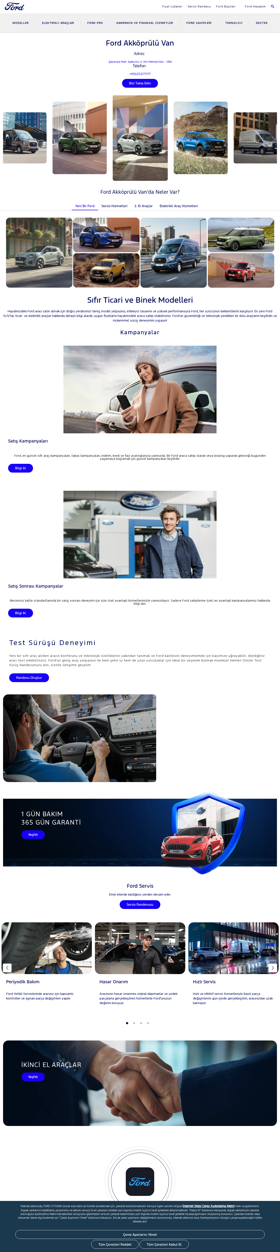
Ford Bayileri (226, 6)
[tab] (204, 203)
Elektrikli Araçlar (58, 23)
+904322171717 (140, 74)
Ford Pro (95, 23)
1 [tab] (127, 1023)
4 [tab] (148, 1023)
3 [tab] (141, 1023)
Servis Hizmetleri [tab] (115, 206)
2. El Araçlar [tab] (144, 206)
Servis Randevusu (140, 904)
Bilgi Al (20, 468)
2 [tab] (134, 1023)
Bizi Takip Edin (140, 83)
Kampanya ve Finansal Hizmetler (144, 23)
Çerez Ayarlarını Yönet (140, 1234)
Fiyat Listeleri (172, 6)
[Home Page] (15, 9)
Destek (262, 23)
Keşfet (33, 834)
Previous (7, 968)
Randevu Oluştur (29, 678)
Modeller (20, 23)
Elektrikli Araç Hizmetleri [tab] (179, 206)
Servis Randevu (199, 6)
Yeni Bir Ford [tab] (84, 206)
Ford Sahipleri (199, 23)
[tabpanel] (46, 965)
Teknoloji (234, 23)
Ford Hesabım (255, 6)
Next (272, 968)
